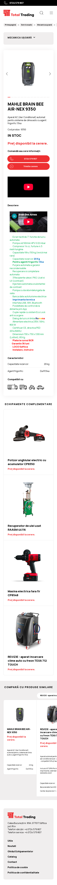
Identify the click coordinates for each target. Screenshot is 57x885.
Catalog (12, 856)
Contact (12, 861)
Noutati (12, 846)
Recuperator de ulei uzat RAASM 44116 (28, 507)
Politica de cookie (18, 867)
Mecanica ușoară (44, 25)
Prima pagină (10, 25)
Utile (10, 840)
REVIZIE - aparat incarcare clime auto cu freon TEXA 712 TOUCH (28, 640)
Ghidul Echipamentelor (20, 851)
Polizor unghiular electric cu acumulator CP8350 (28, 442)
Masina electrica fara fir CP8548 (28, 573)
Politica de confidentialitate (23, 872)
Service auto (26, 25)
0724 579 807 (17, 2)
